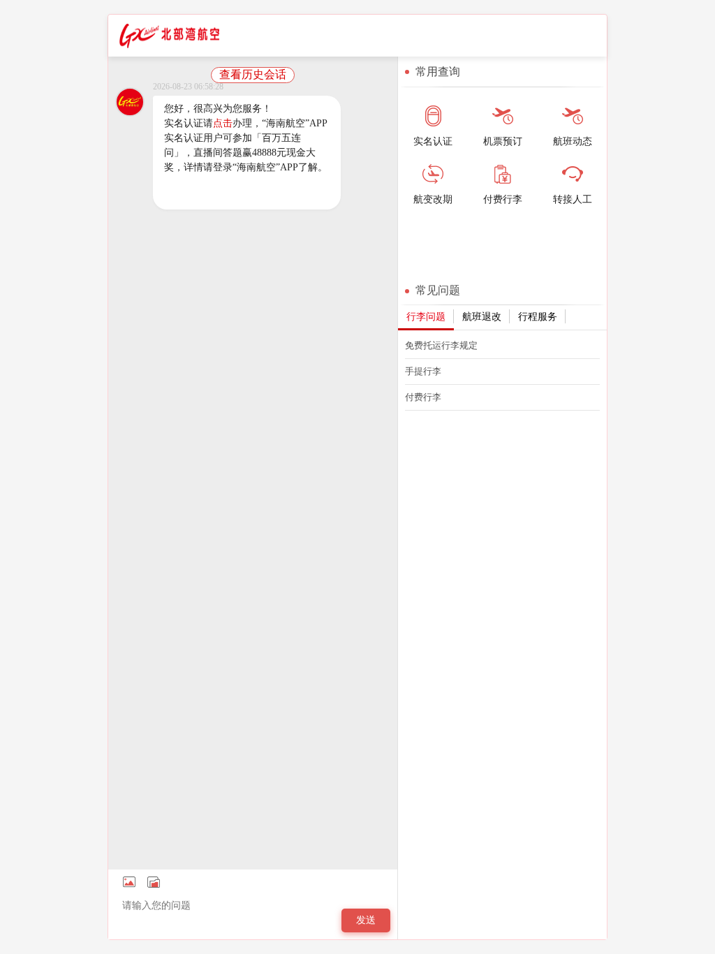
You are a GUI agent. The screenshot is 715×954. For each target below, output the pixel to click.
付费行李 (423, 397)
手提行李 (423, 371)
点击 (223, 123)
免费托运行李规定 (441, 345)
